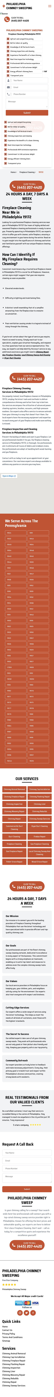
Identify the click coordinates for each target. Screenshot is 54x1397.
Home (13, 172)
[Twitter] (26, 1313)
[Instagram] (20, 1313)
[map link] (4, 6)
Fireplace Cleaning (27, 172)
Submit (27, 113)
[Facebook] (33, 1313)
